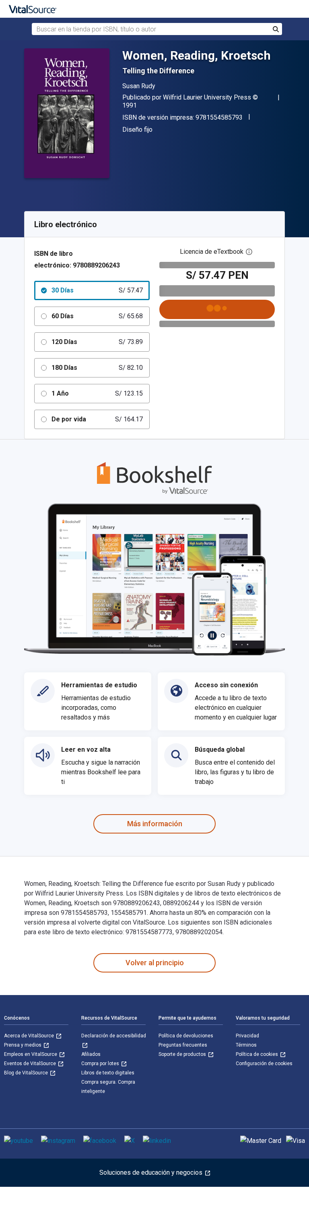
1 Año (97, 393)
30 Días (97, 290)
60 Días (97, 316)
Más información (154, 823)
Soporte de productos (183, 1054)
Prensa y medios (23, 1045)
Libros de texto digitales (107, 1073)
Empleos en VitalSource (31, 1054)
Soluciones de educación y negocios (151, 1172)
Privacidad (247, 1036)
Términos (246, 1045)
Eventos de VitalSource (30, 1063)
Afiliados (91, 1054)
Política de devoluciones (186, 1036)
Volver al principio (155, 962)
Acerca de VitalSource (29, 1036)
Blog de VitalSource (26, 1073)
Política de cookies (257, 1054)
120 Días (97, 342)
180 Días (97, 367)
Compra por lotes (100, 1063)
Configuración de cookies (264, 1063)
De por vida (97, 419)
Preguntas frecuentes (183, 1045)
